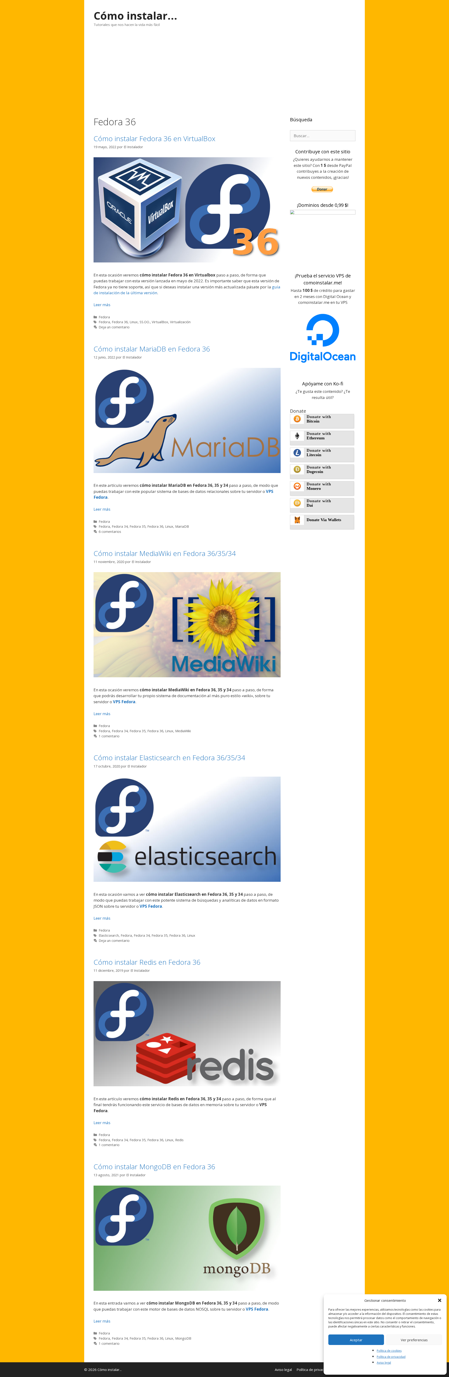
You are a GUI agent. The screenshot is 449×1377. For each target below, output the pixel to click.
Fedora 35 (137, 526)
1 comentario (109, 736)
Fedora (104, 317)
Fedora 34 (120, 526)
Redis (179, 1140)
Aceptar (356, 1340)
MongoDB (183, 1338)
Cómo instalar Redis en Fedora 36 (147, 962)
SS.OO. (145, 322)
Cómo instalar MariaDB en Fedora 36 (152, 349)
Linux (134, 322)
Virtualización (180, 322)
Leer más (102, 304)
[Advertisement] (224, 71)
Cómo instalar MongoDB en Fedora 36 (154, 1166)
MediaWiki (183, 731)
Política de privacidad (391, 1357)
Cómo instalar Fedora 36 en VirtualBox (154, 138)
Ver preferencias (414, 1340)
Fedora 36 (120, 322)
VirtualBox (160, 322)
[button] (439, 1300)
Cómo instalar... (135, 15)
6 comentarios (110, 531)
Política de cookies (389, 1351)
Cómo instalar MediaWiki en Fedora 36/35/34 (165, 553)
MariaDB (182, 526)
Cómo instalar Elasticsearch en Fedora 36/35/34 (169, 757)
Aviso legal (384, 1363)
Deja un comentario (114, 327)
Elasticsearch (109, 935)
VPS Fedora (124, 701)
